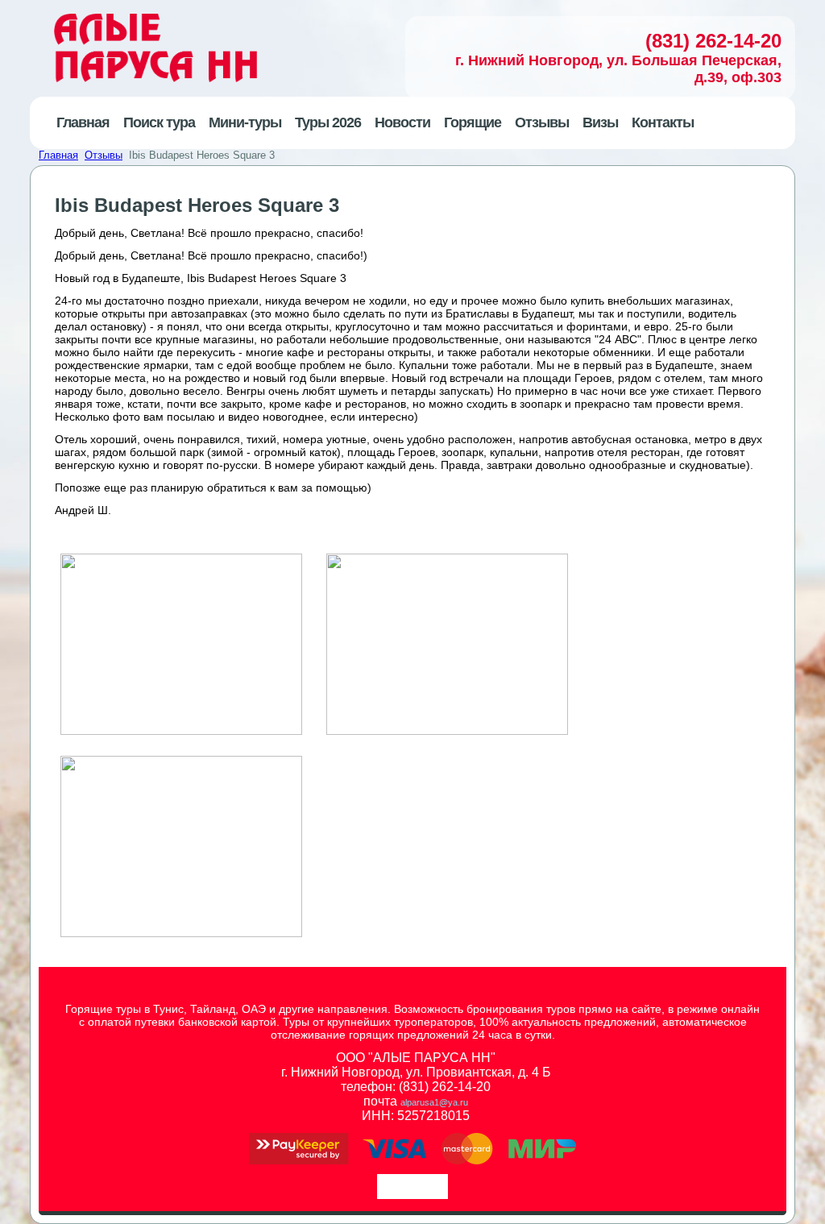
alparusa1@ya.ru (434, 1102)
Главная (58, 155)
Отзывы (103, 155)
